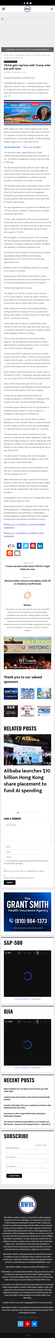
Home (6, 55)
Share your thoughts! (32, 147)
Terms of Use (34, 1317)
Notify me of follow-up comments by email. (24, 871)
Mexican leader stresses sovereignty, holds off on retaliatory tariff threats (28, 582)
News (12, 55)
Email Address (12, 1148)
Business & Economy (23, 55)
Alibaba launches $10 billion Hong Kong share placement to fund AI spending (27, 781)
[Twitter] (20, 1324)
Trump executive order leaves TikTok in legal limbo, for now (27, 567)
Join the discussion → (13, 147)
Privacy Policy (21, 1317)
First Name (11, 1157)
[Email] (34, 1324)
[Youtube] (27, 1324)
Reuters (8, 72)
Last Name (11, 1166)
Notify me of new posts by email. (19, 878)
